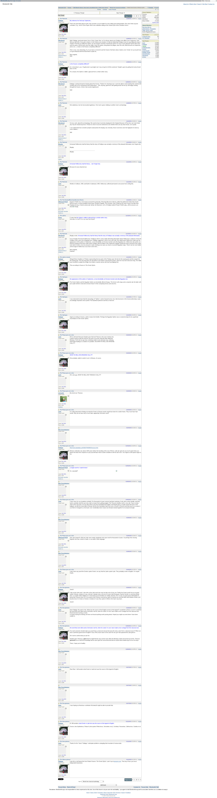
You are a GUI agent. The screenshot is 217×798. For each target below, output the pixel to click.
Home (87, 792)
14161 (140, 667)
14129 (140, 62)
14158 (140, 607)
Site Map (204, 4)
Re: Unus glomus (64, 721)
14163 (140, 703)
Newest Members (146, 25)
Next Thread (120, 13)
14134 (140, 161)
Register (151, 7)
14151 (140, 481)
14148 (140, 427)
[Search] (155, 9)
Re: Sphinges (63, 277)
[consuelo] (63, 401)
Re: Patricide (63, 18)
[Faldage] (63, 32)
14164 (140, 721)
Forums (69, 7)
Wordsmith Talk (62, 7)
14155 (140, 551)
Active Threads (112, 9)
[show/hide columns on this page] (158, 9)
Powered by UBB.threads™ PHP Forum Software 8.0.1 (108, 797)
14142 (140, 315)
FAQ (114, 792)
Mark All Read (71, 787)
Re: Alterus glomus (65, 759)
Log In (157, 7)
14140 (140, 277)
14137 (140, 215)
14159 (140, 625)
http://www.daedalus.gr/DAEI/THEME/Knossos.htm (84, 447)
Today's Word (93, 792)
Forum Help (144, 787)
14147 (140, 409)
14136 (140, 199)
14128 (140, 38)
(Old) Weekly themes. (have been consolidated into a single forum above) (90, 7)
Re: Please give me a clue (67, 335)
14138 (140, 233)
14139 (140, 257)
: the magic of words (11, 1)
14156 (140, 569)
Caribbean (60, 406)
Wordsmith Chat (113, 794)
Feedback (128, 792)
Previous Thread (79, 13)
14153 (140, 517)
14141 (140, 297)
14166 (140, 759)
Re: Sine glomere (64, 587)
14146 (140, 391)
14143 (140, 335)
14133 (140, 142)
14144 (140, 353)
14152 (140, 499)
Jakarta (60, 159)
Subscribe (109, 792)
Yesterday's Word (102, 792)
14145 (140, 373)
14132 (140, 121)
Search (199, 4)
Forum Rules (62, 787)
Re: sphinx (63, 215)
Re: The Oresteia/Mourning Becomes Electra (71, 200)
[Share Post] (136, 18)
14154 (140, 535)
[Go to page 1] (133, 16)
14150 (140, 465)
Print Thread (61, 15)
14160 (140, 649)
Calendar (105, 9)
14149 (140, 445)
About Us (186, 4)
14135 (140, 181)
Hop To (79, 781)
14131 (140, 103)
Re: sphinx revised (65, 257)
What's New (193, 4)
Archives (118, 792)
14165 (140, 741)
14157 (140, 587)
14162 (140, 685)
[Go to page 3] (141, 16)
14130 (140, 82)
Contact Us (211, 4)
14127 (140, 18)
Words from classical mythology (118, 7)
